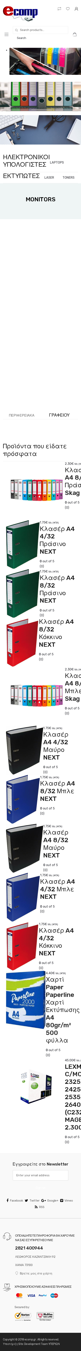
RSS (41, 1207)
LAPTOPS (57, 162)
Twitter (34, 1200)
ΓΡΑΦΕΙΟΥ (59, 415)
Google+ (52, 1200)
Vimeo (68, 1200)
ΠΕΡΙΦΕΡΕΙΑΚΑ (21, 415)
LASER (49, 177)
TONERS (69, 177)
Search (21, 38)
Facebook (16, 1200)
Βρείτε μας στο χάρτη (36, 1273)
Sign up (41, 1187)
